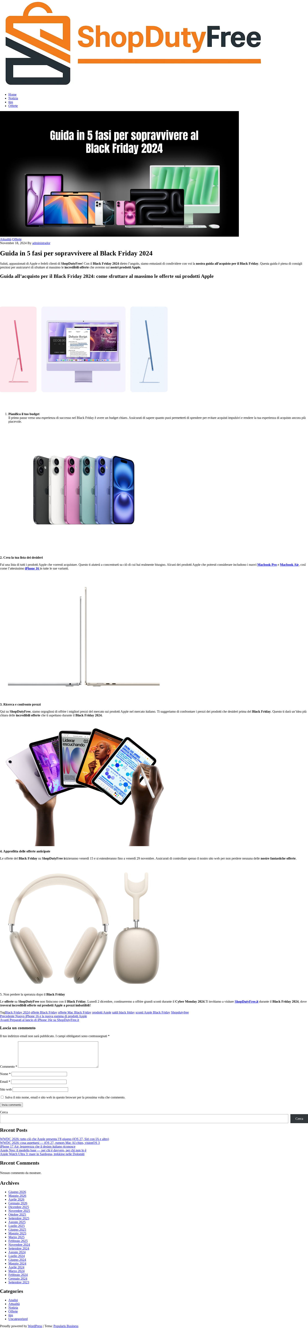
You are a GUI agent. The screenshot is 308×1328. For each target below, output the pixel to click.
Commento (8, 1066)
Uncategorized (18, 1319)
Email (5, 1081)
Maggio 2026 (17, 1195)
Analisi (13, 1300)
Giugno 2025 (17, 1229)
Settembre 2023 (18, 1282)
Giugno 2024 (17, 1259)
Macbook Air (289, 564)
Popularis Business (65, 1326)
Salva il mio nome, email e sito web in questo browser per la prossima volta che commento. (65, 1097)
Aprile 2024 (16, 1267)
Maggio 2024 (17, 1263)
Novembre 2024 (19, 1244)
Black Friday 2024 (17, 1012)
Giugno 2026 (17, 1192)
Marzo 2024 (16, 1271)
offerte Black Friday (44, 1012)
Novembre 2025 (19, 1211)
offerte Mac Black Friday (74, 1012)
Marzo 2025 (16, 1237)
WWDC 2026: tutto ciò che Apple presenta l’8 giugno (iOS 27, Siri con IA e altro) (54, 1139)
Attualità (5, 239)
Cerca (4, 1112)
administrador (41, 243)
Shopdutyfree (180, 1012)
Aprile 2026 (16, 1199)
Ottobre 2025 (17, 1214)
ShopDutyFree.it (246, 1001)
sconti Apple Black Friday (153, 1012)
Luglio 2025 (16, 1226)
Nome (5, 1074)
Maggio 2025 (17, 1233)
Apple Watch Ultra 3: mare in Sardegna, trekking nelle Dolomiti (42, 1154)
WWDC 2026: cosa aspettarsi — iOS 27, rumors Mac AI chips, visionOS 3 (50, 1143)
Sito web (6, 1089)
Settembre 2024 (18, 1248)
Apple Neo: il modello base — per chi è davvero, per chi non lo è (43, 1150)
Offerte (13, 106)
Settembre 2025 (18, 1218)
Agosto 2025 (17, 1222)
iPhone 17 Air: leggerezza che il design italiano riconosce (37, 1146)
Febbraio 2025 (18, 1241)
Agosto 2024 (17, 1252)
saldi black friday (123, 1012)
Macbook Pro (267, 564)
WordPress (35, 1326)
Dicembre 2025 (18, 1207)
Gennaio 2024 (17, 1278)
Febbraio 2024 (18, 1275)
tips (10, 102)
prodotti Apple (101, 1012)
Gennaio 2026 (17, 1203)
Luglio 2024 (16, 1256)
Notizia (13, 98)
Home (12, 94)
